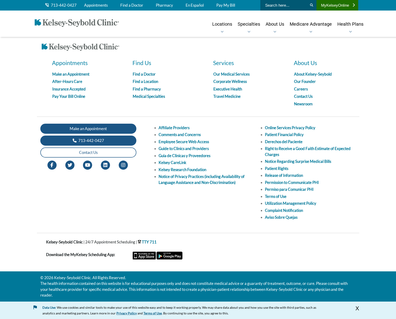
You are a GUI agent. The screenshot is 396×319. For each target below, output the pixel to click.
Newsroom (303, 103)
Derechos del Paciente (283, 141)
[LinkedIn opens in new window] (105, 164)
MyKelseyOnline (335, 5)
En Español (195, 5)
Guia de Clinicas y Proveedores (184, 155)
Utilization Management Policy (290, 203)
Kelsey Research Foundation (182, 169)
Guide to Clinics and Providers (184, 148)
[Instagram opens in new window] (123, 164)
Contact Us (303, 96)
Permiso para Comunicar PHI (289, 189)
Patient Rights (276, 168)
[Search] (311, 5)
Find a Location (145, 81)
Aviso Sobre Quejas (281, 217)
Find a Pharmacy (147, 89)
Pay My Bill (225, 5)
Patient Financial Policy (284, 134)
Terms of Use (275, 196)
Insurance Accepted (69, 89)
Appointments (96, 5)
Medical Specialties (149, 96)
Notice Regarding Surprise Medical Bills (298, 161)
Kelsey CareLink (172, 162)
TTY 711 (149, 242)
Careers (301, 89)
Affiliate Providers (174, 127)
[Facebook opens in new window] (52, 164)
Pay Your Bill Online (68, 96)
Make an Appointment (70, 74)
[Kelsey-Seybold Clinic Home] (79, 24)
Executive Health (227, 89)
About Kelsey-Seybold (313, 74)
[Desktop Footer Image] (80, 48)
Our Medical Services (231, 74)
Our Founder (305, 81)
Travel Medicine (227, 96)
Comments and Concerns (180, 134)
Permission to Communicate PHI (292, 182)
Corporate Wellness (230, 81)
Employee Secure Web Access (184, 141)
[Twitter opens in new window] (70, 164)
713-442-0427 (63, 5)
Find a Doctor (131, 5)
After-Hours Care (67, 81)
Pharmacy (164, 5)
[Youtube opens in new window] (87, 164)
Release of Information (284, 175)
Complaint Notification (284, 210)
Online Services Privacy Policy (290, 127)
